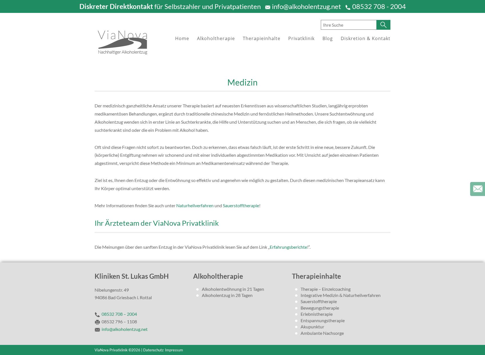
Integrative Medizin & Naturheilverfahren (341, 295)
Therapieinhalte (261, 38)
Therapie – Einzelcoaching (326, 289)
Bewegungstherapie (320, 307)
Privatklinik (301, 38)
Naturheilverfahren (195, 205)
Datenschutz (153, 350)
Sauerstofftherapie (241, 205)
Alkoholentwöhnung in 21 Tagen (233, 289)
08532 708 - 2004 (379, 6)
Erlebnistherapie (317, 314)
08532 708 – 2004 (119, 314)
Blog (327, 38)
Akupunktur (312, 326)
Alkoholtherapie (216, 38)
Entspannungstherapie (323, 320)
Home (182, 38)
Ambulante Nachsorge (322, 333)
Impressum (174, 350)
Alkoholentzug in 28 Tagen (227, 295)
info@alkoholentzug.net (306, 6)
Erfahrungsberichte (288, 247)
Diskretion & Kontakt (365, 38)
